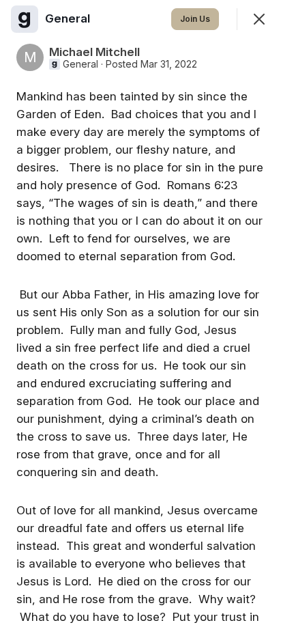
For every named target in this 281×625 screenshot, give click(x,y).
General (80, 64)
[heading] (69, 18)
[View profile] (24, 19)
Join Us (195, 19)
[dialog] (140, 312)
